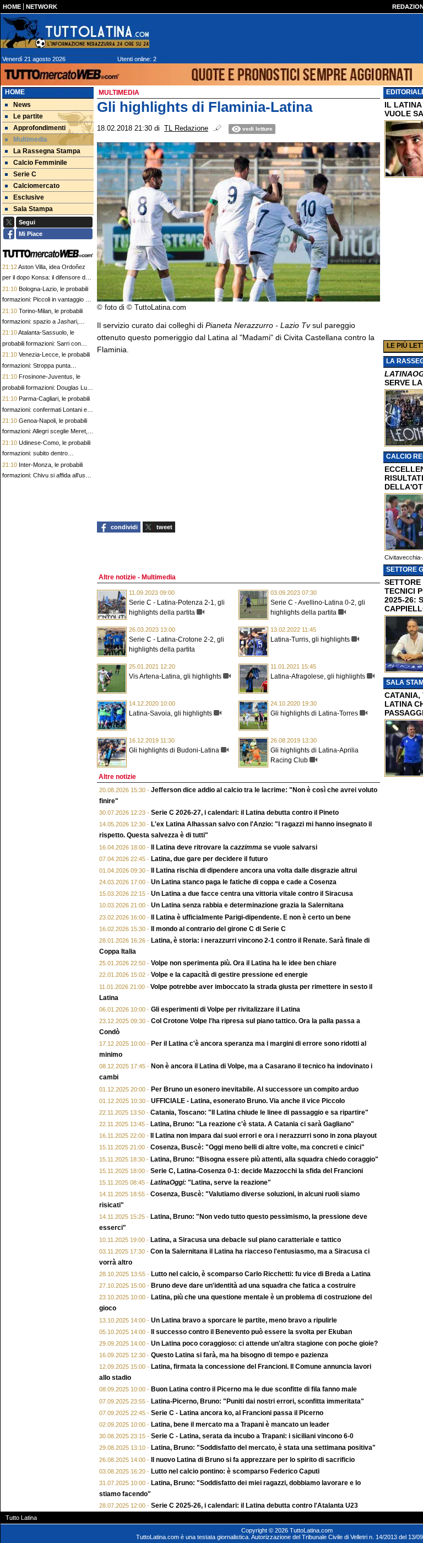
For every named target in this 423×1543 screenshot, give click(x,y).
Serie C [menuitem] (24, 174)
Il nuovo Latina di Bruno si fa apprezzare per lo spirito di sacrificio (253, 1460)
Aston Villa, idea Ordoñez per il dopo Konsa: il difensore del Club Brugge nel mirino (46, 278)
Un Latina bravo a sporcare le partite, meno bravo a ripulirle (244, 1320)
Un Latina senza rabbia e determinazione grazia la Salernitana (247, 905)
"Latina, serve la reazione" (210, 1182)
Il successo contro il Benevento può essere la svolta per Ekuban (251, 1332)
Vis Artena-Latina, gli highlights (175, 676)
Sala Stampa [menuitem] (33, 209)
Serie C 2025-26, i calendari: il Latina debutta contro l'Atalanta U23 (254, 1505)
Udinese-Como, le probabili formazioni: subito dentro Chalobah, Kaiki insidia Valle (46, 453)
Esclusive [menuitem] (28, 197)
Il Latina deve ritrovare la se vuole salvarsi (234, 847)
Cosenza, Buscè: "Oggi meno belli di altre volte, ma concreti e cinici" (257, 1147)
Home (15, 92)
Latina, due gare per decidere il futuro (209, 859)
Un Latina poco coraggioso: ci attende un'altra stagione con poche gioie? (264, 1343)
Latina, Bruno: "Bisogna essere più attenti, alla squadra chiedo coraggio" (264, 1159)
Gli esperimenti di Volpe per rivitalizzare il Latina (225, 1009)
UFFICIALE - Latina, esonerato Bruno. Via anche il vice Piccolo (248, 1101)
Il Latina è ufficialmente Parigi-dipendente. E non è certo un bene (251, 917)
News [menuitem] (22, 105)
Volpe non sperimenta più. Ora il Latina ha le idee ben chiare (244, 963)
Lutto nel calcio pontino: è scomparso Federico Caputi (235, 1471)
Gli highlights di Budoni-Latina (174, 750)
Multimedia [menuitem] (30, 139)
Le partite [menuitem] (28, 116)
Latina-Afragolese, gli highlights (317, 676)
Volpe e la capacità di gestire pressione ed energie (229, 975)
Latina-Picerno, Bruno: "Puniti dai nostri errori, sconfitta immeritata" (257, 1401)
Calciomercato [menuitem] (36, 186)
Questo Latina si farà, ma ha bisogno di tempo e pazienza (239, 1355)
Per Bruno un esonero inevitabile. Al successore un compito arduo (255, 1089)
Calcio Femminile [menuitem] (40, 162)
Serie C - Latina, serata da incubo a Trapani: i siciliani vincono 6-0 (252, 1436)
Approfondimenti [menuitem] (39, 128)
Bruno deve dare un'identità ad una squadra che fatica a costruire (253, 1285)
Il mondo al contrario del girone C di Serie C (218, 929)
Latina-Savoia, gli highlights (170, 713)
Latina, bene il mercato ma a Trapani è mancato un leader (240, 1424)
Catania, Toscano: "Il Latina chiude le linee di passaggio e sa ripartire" (259, 1112)
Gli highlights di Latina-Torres (314, 713)
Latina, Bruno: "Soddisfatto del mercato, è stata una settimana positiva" (263, 1447)
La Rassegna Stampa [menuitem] (46, 151)
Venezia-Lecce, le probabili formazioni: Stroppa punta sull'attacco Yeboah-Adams (46, 365)
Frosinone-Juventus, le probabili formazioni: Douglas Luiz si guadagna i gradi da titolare (46, 387)
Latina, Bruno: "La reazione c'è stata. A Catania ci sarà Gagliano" (252, 1124)
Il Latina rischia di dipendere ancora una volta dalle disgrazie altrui (254, 870)
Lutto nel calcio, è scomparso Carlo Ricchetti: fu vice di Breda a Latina (261, 1274)
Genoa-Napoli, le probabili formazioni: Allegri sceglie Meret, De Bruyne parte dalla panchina (45, 431)
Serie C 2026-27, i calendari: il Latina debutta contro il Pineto (245, 812)
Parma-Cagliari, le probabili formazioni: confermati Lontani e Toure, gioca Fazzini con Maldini (46, 409)
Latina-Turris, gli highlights (310, 639)
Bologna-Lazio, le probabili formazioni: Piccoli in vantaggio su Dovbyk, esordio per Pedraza (47, 300)
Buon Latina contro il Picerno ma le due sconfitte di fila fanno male (254, 1389)
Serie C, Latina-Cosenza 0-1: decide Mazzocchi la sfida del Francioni (256, 1171)
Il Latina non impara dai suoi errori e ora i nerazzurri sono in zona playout (263, 1135)
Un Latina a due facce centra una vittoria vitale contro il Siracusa (252, 893)
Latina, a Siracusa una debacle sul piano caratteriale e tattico (245, 1240)
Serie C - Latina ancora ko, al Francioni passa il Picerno (237, 1413)
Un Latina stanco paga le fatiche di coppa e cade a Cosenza (244, 882)
